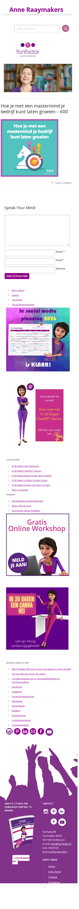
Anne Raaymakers (37, 9)
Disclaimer (54, 882)
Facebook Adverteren (23, 696)
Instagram (17, 691)
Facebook (17, 686)
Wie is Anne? (18, 290)
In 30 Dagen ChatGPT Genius (26, 470)
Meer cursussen (20, 489)
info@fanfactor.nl (61, 844)
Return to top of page (37, 903)
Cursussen (17, 299)
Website (60, 268)
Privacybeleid (56, 887)
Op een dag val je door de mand (28, 673)
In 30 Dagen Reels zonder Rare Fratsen (32, 475)
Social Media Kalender (23, 304)
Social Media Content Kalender (28, 500)
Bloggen (16, 710)
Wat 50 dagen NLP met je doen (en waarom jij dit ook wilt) (41, 669)
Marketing (17, 701)
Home (51, 866)
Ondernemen (19, 715)
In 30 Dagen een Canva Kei (25, 466)
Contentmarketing (21, 720)
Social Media (18, 705)
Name (59, 251)
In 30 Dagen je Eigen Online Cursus (29, 480)
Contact (52, 877)
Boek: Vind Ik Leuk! (21, 505)
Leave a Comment (63, 183)
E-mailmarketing (20, 724)
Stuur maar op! (21, 859)
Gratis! (15, 295)
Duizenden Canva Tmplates (26, 510)
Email (59, 260)
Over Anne (54, 871)
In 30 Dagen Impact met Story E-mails (31, 485)
